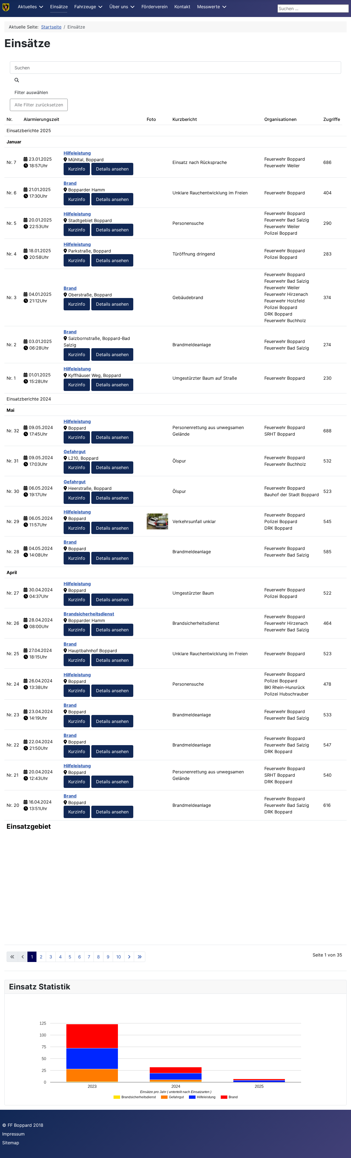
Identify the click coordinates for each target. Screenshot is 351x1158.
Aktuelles (27, 6)
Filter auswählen (31, 92)
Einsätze (59, 6)
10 (118, 957)
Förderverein (154, 6)
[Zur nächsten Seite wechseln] (129, 957)
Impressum (13, 1134)
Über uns (118, 6)
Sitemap (10, 1142)
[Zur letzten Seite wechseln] (139, 957)
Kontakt (182, 6)
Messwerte (208, 6)
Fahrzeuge (85, 6)
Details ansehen (112, 169)
